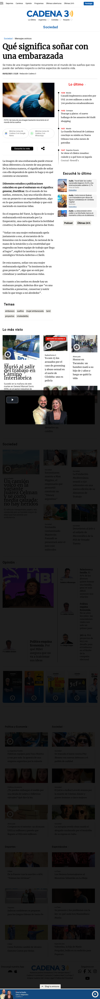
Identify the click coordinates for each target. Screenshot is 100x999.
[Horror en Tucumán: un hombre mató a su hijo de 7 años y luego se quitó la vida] (84, 343)
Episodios (73, 190)
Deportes (9, 3)
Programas (38, 3)
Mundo (68, 93)
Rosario (66, 20)
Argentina (42, 20)
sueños (20, 311)
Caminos (19, 3)
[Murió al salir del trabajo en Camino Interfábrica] (21, 347)
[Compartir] (43, 148)
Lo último (77, 84)
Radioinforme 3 (50, 355)
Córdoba (54, 20)
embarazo (9, 311)
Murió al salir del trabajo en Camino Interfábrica (19, 372)
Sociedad (8, 38)
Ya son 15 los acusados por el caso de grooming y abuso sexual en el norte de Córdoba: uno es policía (55, 369)
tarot (48, 311)
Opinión (29, 3)
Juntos (6, 364)
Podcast (68, 223)
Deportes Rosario (72, 150)
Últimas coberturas (53, 3)
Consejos (69, 111)
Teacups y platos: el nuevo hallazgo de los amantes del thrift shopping (78, 117)
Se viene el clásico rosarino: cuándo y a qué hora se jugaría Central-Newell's (76, 157)
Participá (88, 3)
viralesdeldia (22, 316)
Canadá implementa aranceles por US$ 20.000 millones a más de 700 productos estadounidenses (78, 99)
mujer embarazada (35, 311)
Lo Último (32, 20)
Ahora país (77, 357)
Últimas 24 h (69, 3)
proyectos (9, 316)
